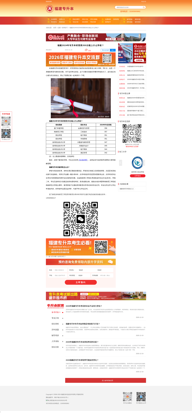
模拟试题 (137, 19)
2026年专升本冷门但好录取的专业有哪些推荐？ (136, 83)
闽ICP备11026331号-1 (61, 397)
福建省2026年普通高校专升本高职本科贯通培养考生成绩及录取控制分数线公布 (136, 97)
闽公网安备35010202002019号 (57, 400)
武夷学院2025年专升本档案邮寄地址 (136, 106)
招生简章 (85, 22)
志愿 (59, 27)
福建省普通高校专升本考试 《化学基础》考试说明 (136, 75)
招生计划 (85, 19)
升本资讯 (54, 22)
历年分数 (122, 115)
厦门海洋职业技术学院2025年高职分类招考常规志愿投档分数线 (136, 115)
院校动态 (62, 22)
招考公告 (122, 75)
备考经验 (129, 19)
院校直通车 (49, 1)
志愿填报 (108, 19)
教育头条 (122, 98)
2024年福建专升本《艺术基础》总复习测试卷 (136, 88)
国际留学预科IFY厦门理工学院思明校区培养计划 (136, 110)
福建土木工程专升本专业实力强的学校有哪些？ (136, 70)
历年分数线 (93, 19)
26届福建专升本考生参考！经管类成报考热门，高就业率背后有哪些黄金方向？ (136, 66)
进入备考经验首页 (107, 380)
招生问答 (55, 347)
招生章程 (55, 324)
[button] (120, 163)
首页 (54, 27)
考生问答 (93, 22)
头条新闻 (54, 19)
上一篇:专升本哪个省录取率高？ (56, 256)
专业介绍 (75, 22)
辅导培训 (137, 22)
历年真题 (129, 22)
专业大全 (143, 1)
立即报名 (132, 176)
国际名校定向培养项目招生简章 (136, 102)
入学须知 (55, 341)
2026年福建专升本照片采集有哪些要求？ (136, 79)
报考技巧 (108, 22)
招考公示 (62, 19)
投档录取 (116, 19)
